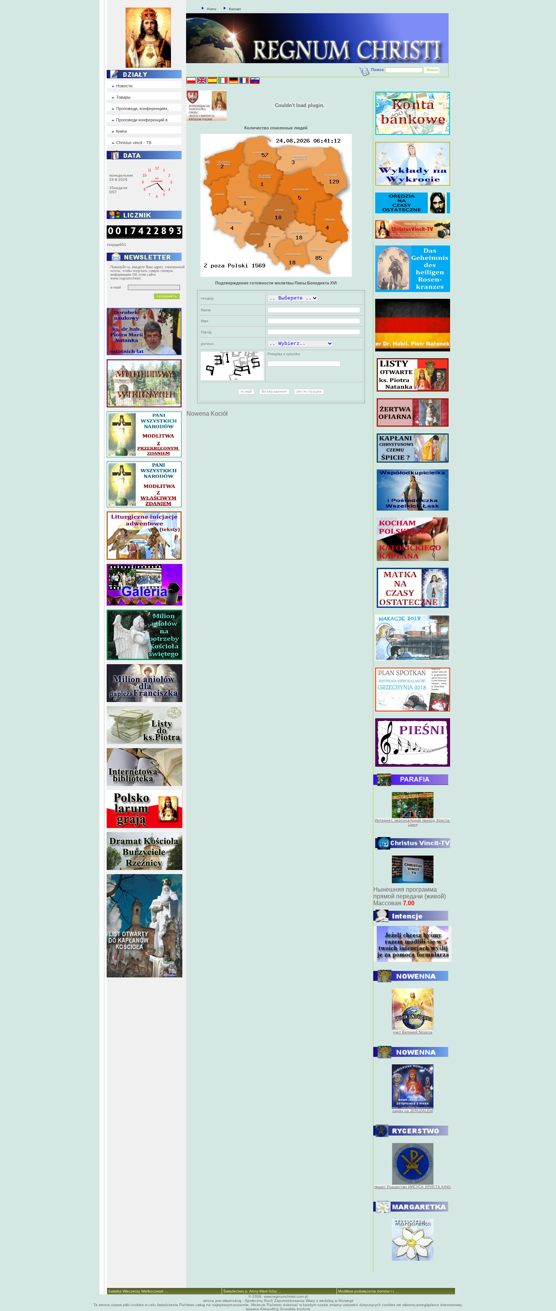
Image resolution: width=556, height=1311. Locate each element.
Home (211, 9)
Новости (124, 86)
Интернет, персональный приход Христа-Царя (412, 822)
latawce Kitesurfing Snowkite (271, 1309)
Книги (121, 131)
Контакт (235, 9)
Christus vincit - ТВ (133, 142)
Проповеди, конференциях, (142, 108)
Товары (123, 97)
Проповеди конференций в (142, 120)
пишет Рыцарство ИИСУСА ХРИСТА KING (412, 1187)
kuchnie (304, 1309)
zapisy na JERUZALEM (412, 1111)
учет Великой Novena (412, 1032)
